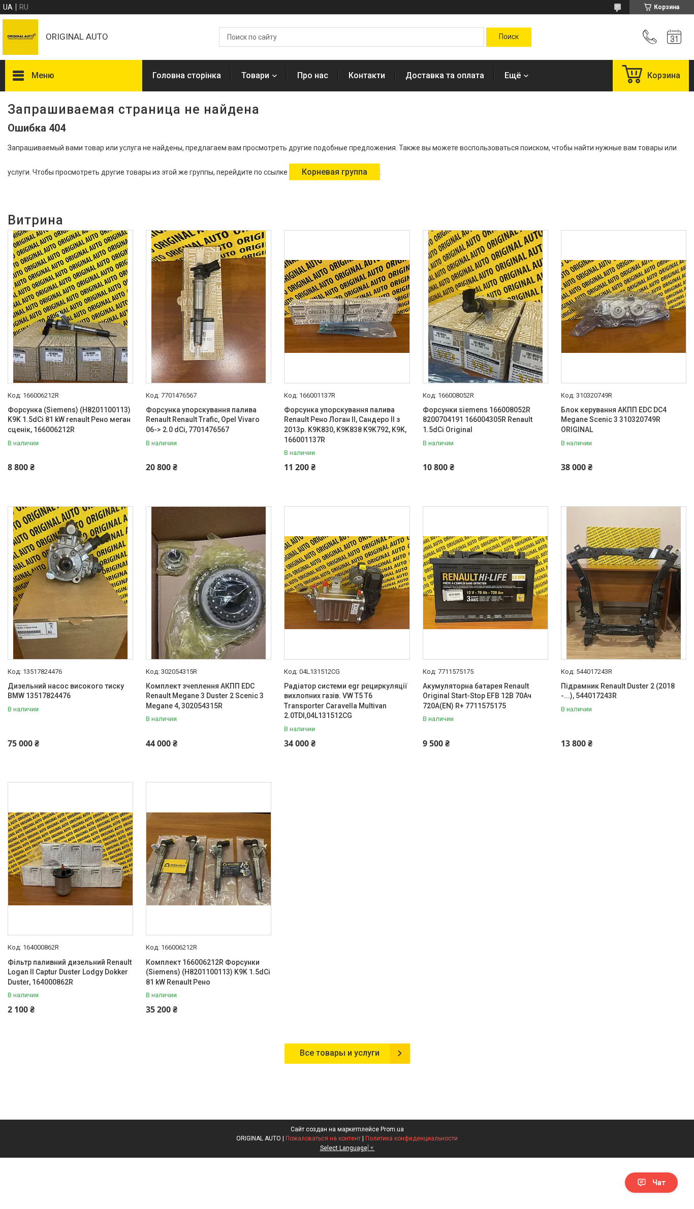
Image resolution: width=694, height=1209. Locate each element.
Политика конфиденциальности (411, 1138)
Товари (255, 75)
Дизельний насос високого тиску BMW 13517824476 (66, 691)
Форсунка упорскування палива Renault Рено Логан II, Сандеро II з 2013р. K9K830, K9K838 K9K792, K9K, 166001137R (345, 425)
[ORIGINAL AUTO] (20, 37)
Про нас (312, 75)
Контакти (367, 75)
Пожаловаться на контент (323, 1138)
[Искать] (508, 37)
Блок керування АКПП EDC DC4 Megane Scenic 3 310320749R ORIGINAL (614, 420)
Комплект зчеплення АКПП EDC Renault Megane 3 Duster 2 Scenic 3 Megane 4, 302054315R (205, 696)
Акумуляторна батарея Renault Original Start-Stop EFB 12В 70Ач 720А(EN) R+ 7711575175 (477, 696)
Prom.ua (392, 1129)
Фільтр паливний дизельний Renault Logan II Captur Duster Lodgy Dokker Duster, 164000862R (70, 972)
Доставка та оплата (444, 75)
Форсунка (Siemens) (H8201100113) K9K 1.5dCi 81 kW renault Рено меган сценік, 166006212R (69, 420)
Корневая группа (334, 172)
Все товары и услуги (340, 1053)
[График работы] (674, 37)
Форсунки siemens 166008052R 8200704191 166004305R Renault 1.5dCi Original (477, 420)
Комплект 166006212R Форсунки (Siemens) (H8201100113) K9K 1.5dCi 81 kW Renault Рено (208, 972)
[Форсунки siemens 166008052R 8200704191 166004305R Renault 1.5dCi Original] (485, 306)
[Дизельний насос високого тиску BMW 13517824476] (70, 583)
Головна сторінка (186, 75)
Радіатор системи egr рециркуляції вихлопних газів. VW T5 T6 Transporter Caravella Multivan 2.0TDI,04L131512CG (345, 701)
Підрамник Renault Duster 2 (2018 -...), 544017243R (618, 691)
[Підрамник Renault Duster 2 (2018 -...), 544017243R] (623, 583)
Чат (659, 1183)
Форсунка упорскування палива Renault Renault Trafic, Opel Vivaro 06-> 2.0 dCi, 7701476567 (203, 420)
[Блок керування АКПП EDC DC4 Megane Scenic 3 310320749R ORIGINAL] (623, 306)
